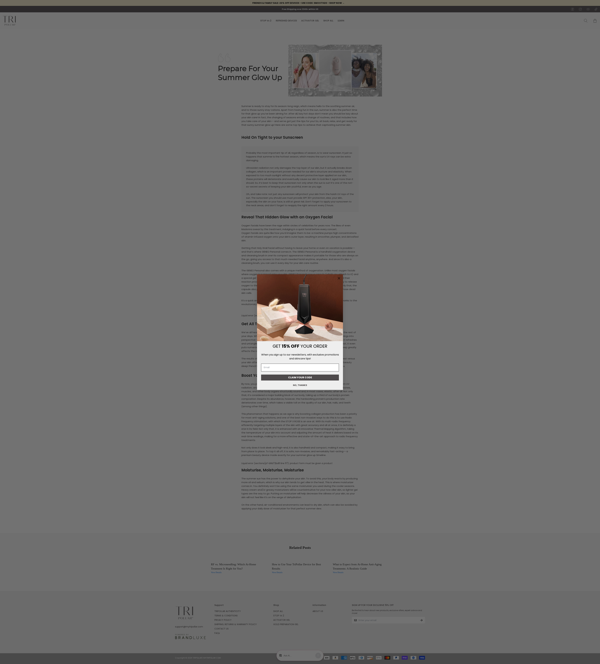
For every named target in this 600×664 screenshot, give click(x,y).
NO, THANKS (300, 385)
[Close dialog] (339, 278)
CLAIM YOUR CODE (300, 377)
